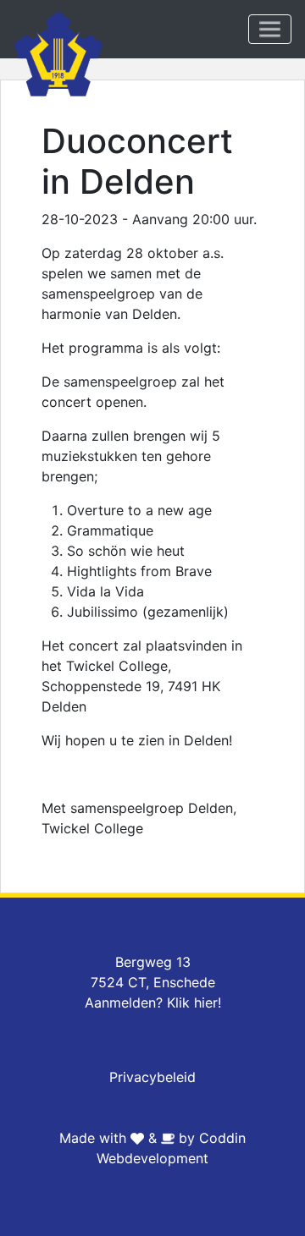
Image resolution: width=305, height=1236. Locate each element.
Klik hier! (194, 1002)
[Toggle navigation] (269, 29)
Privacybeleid (152, 1076)
